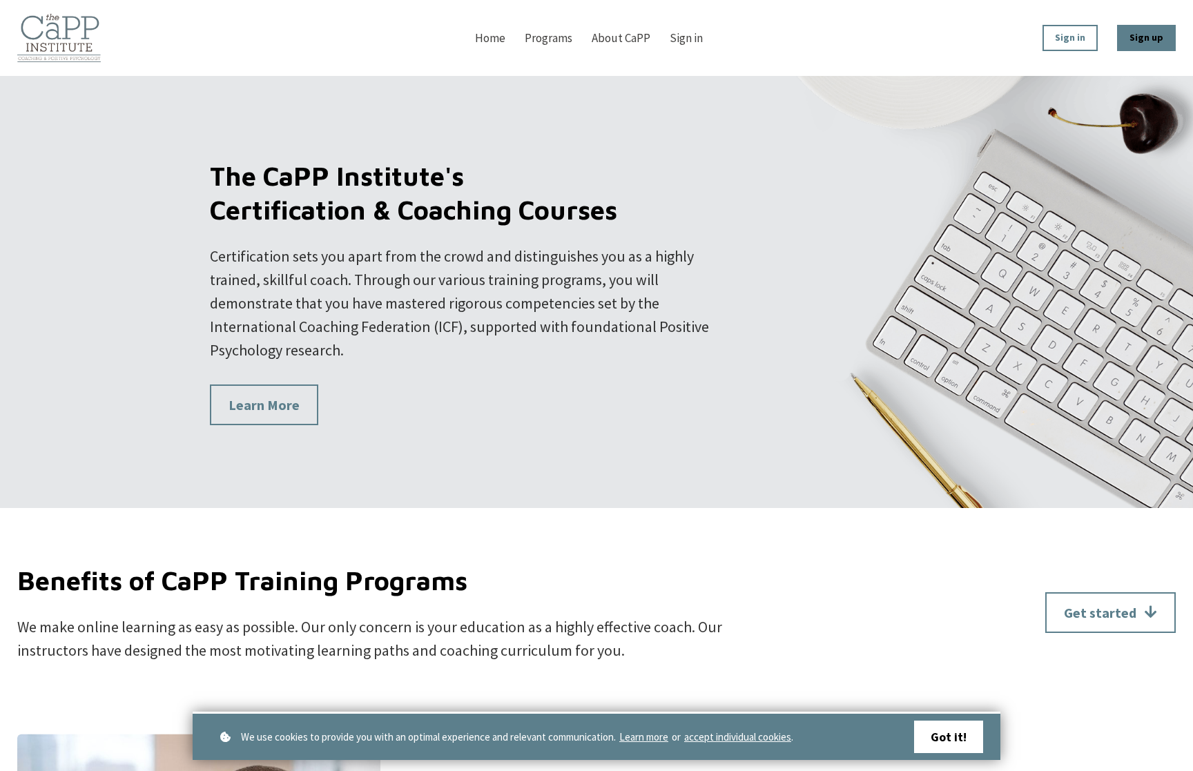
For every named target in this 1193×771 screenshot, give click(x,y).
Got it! (949, 737)
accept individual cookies (737, 736)
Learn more (643, 736)
